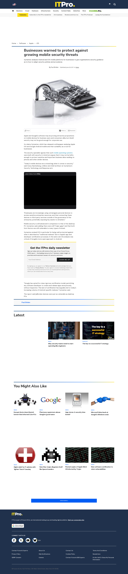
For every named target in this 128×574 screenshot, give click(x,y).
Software (22, 43)
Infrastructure (45, 11)
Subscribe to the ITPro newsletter (40, 15)
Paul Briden (55, 67)
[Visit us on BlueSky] (34, 540)
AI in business (58, 15)
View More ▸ (64, 500)
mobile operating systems (63, 153)
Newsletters (96, 554)
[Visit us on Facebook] (14, 540)
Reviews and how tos (71, 15)
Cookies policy (70, 554)
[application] (50, 190)
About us (42, 550)
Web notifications (44, 554)
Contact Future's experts (20, 550)
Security (56, 11)
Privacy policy (16, 554)
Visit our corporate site (76, 520)
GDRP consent (16, 557)
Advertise (76, 11)
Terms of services (50, 266)
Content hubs (66, 11)
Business (19, 11)
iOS (38, 43)
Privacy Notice (40, 268)
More (84, 11)
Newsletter (72, 130)
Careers (41, 557)
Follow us (63, 130)
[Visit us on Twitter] (21, 540)
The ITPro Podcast (87, 15)
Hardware (35, 11)
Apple (31, 43)
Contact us (69, 550)
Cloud (27, 11)
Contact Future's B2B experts (75, 557)
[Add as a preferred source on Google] (18, 526)
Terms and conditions (100, 550)
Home (14, 43)
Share (28, 130)
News (77, 67)
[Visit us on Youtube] (28, 540)
